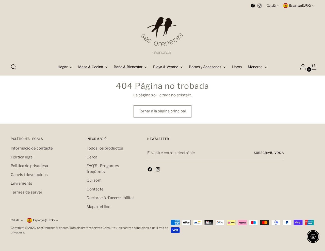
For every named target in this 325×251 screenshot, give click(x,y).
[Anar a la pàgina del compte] (301, 67)
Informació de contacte (32, 148)
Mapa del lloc (98, 206)
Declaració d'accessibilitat (110, 198)
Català (271, 5)
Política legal (22, 157)
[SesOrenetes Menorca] (162, 33)
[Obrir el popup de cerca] (13, 67)
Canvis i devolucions (29, 174)
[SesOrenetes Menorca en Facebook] (253, 5)
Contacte (95, 189)
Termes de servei (26, 192)
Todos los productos (105, 148)
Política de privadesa (29, 166)
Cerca (92, 157)
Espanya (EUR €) (300, 5)
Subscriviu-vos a (269, 153)
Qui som (94, 180)
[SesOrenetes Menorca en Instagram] (259, 5)
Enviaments (21, 183)
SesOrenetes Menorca (52, 228)
